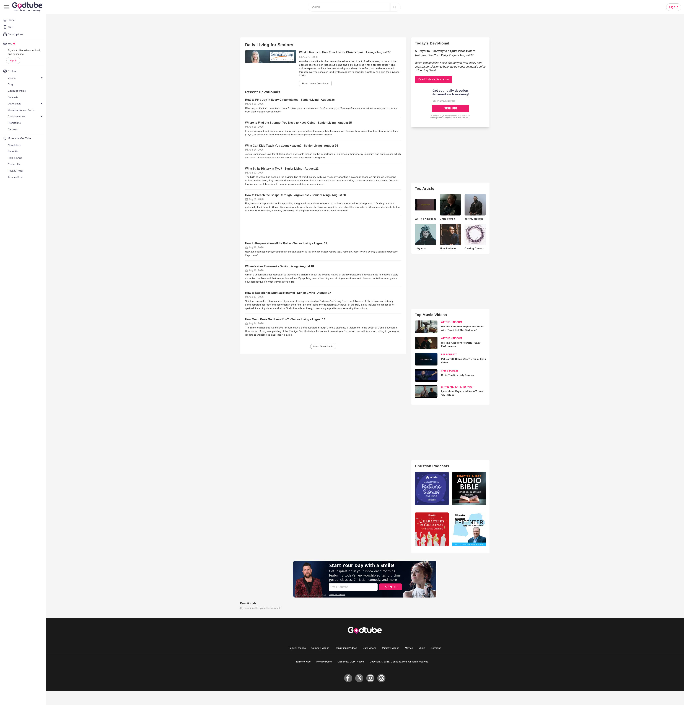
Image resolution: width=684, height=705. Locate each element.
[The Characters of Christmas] (432, 529)
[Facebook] (348, 678)
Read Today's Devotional (433, 79)
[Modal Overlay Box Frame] (450, 104)
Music (422, 647)
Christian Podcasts (432, 466)
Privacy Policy (324, 661)
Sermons (436, 647)
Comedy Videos (320, 647)
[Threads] (381, 678)
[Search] (394, 7)
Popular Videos (297, 647)
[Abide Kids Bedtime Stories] (432, 488)
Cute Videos (369, 647)
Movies (409, 647)
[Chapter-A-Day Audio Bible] (469, 488)
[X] (359, 678)
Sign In (13, 60)
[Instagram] (370, 678)
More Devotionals (323, 346)
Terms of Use (303, 661)
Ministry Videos (390, 647)
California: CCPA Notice (351, 661)
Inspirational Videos (346, 647)
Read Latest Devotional (315, 83)
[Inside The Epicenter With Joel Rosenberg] (469, 529)
